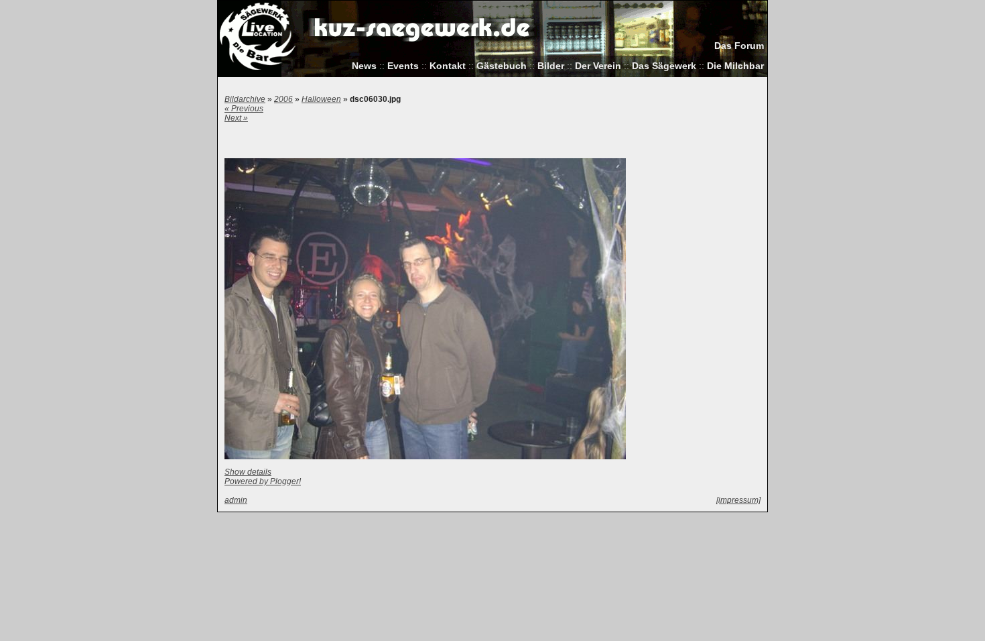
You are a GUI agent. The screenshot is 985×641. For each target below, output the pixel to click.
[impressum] (738, 500)
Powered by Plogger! (262, 481)
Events (403, 66)
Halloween (321, 99)
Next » (236, 118)
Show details (247, 472)
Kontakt (448, 66)
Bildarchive (244, 99)
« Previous (243, 108)
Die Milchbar (735, 66)
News (364, 66)
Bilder (550, 66)
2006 (283, 99)
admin (235, 500)
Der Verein (598, 66)
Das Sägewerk (664, 66)
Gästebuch (501, 66)
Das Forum (739, 46)
